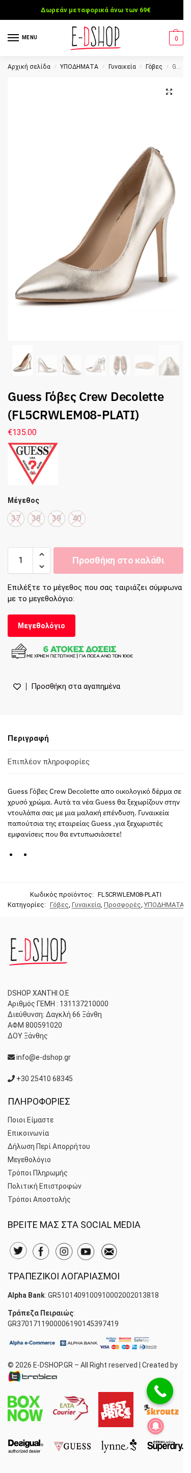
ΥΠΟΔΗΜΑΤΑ (79, 66)
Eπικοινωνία (28, 1133)
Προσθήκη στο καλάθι (118, 560)
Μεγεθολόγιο (41, 626)
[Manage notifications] (156, 1426)
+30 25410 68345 (44, 1079)
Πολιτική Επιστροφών (44, 1186)
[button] (175, 38)
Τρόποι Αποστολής (39, 1199)
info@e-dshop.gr (43, 1057)
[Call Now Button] (160, 1391)
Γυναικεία (122, 66)
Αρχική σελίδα (29, 66)
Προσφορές (122, 904)
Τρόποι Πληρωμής (38, 1173)
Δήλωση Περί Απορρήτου (49, 1146)
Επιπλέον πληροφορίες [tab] (49, 761)
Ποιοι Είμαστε (30, 1120)
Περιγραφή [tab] (28, 738)
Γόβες (154, 66)
